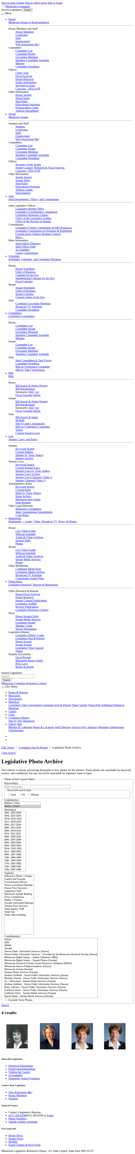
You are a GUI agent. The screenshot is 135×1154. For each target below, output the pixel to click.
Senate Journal (23, 177)
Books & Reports (18, 692)
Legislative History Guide (29, 635)
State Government (31, 705)
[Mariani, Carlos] (22, 803)
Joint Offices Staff (25, 246)
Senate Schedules (25, 287)
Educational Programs (27, 104)
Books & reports (24, 666)
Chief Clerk (21, 72)
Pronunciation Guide (26, 107)
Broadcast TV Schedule (28, 306)
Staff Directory (63, 727)
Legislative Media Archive (30, 572)
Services (76, 727)
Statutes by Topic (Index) (29, 455)
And (13, 794)
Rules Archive (23, 496)
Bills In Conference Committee (32, 366)
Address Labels (24, 189)
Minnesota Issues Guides (29, 660)
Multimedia (14, 518)
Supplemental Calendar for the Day (35, 278)
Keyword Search (24, 448)
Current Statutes (24, 452)
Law (11, 436)
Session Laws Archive (27, 474)
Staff (18, 38)
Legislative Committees (21, 316)
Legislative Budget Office (29, 208)
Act (37, 392)
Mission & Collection (20, 727)
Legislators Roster (25, 622)
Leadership (21, 35)
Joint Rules (21, 101)
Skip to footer (55, 2)
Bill (31, 392)
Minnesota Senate (18, 117)
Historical (13, 701)
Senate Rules (22, 180)
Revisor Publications (26, 606)
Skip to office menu (36, 2)
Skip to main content (12, 2)
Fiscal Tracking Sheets (27, 395)
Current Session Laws (27, 433)
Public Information (25, 82)
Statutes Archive (24, 458)
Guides (12, 711)
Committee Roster (25, 53)
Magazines (14, 695)
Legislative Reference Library (32, 215)
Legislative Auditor (26, 603)
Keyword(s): (11, 783)
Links (11, 714)
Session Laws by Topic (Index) (32, 470)
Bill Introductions (25, 388)
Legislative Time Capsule (29, 647)
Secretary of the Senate (28, 164)
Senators (20, 126)
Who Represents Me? (27, 44)
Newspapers (15, 698)
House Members (24, 31)
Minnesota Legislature (17, 6)
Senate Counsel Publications (31, 600)
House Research (24, 79)
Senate (12, 114)
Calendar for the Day (27, 275)
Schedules (14, 256)
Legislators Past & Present (29, 638)
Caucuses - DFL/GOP (27, 88)
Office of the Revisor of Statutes (33, 221)
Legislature (14, 705)
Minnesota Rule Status (27, 499)
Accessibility (22, 249)
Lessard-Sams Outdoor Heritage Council (38, 234)
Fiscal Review (23, 657)
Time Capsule (79, 705)
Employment (22, 41)
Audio (32, 531)
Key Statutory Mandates (95, 727)
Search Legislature (11, 9)
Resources (29, 720)
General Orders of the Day (30, 297)
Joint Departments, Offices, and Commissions (33, 199)
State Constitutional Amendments (33, 512)
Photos (19, 543)
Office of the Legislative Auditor (33, 218)
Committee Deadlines (27, 66)
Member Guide (23, 625)
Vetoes (19, 429)
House (12, 19)
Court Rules (22, 515)
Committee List (24, 50)
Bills (11, 373)
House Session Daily (27, 616)
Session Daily (23, 540)
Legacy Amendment (26, 253)
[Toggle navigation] (2, 14)
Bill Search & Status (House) (31, 385)
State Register (23, 502)
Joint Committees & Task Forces (33, 360)
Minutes (19, 63)
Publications (15, 581)
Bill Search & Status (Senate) (31, 401)
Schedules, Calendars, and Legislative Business (34, 259)
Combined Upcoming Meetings (32, 303)
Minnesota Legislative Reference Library (24, 683)
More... (19, 237)
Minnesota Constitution (28, 508)
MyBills (19, 420)
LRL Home (7, 747)
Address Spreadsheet (27, 110)
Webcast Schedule (25, 534)
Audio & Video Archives (29, 537)
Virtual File (94, 705)
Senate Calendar (24, 294)
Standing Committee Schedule (32, 60)
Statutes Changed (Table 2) (30, 480)
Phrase (35, 794)
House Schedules (25, 268)
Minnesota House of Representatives (28, 22)
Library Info (15, 724)
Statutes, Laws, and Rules (22, 439)
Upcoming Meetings (26, 57)
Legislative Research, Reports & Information (33, 584)
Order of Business (25, 271)
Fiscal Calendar (24, 281)
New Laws (21, 663)
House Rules (22, 98)
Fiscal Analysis (23, 76)
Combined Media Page (28, 568)
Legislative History (19, 717)
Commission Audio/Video (29, 578)
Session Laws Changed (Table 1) (33, 477)
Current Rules (23, 489)
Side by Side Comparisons (30, 369)
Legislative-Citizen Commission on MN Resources (43, 227)
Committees (15, 313)
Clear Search (8, 752)
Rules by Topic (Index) (28, 493)
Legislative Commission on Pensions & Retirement (43, 230)
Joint (11, 196)
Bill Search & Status (26, 417)
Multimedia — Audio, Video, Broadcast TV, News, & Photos (42, 521)
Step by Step (15, 720)
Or (23, 794)
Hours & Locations (43, 727)
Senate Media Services (28, 559)
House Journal (23, 95)
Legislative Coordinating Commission (36, 211)
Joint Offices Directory (28, 243)
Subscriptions (22, 192)
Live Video (21, 531)
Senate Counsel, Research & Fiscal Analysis (40, 167)
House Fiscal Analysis (27, 594)
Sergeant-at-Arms (25, 85)
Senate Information (26, 628)
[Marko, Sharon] (22, 806)
